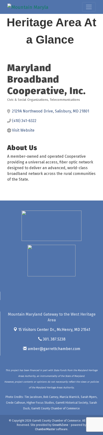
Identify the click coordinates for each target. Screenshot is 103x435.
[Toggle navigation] (89, 7)
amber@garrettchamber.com (53, 348)
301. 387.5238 (53, 339)
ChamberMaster (45, 429)
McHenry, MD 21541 (54, 329)
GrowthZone (60, 425)
